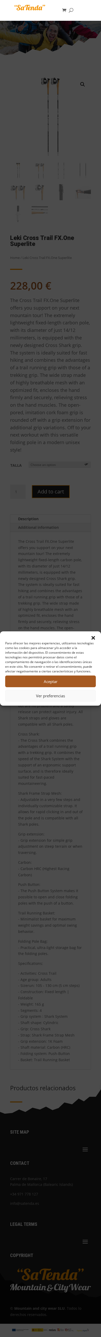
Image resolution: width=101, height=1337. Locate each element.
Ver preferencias (50, 695)
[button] (93, 637)
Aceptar (50, 681)
